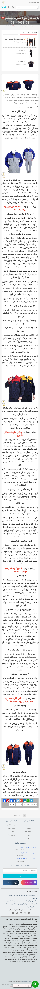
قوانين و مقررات (11, 835)
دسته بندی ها (32, 2)
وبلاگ (29, 26)
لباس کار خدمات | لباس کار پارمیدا (27, 853)
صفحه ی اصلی (35, 26)
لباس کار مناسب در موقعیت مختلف (16, 570)
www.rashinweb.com (27, 981)
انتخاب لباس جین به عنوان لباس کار (15, 208)
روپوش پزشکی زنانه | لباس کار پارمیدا (26, 859)
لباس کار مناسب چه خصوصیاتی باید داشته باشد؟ (19, 700)
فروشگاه (29, 828)
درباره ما (29, 835)
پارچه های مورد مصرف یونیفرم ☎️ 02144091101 (16, 26)
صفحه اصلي (28, 825)
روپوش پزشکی (11, 828)
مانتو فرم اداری (28, 831)
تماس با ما (28, 838)
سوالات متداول (11, 831)
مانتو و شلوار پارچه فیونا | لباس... (27, 847)
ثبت (20, 876)
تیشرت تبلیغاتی (11, 825)
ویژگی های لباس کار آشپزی (13, 433)
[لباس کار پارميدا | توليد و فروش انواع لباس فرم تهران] (6, 2)
